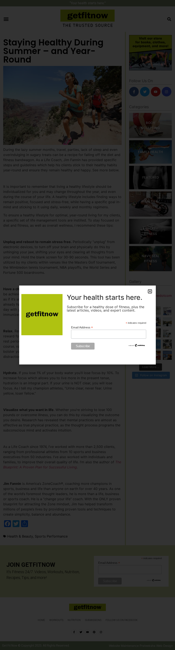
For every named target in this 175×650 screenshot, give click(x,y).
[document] (87, 325)
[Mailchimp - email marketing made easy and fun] (136, 346)
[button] (150, 291)
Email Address (82, 327)
